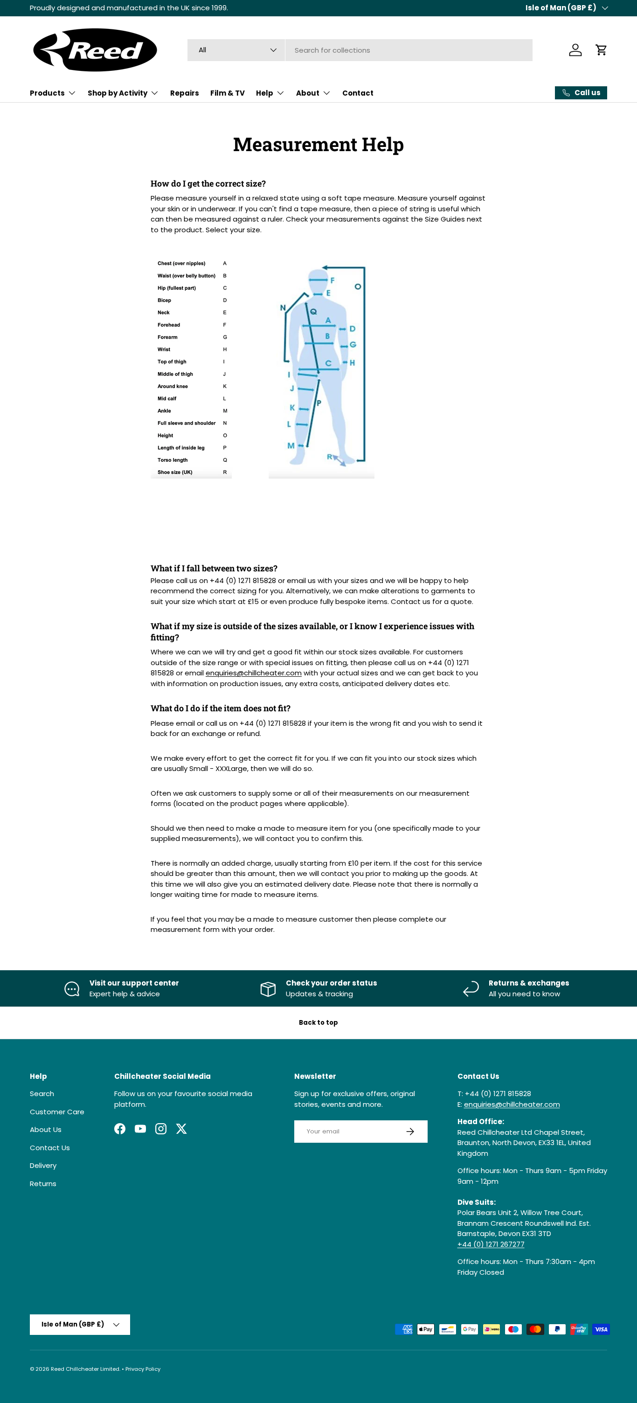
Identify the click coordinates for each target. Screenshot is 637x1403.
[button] (601, 50)
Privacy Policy (142, 1369)
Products (47, 93)
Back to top (318, 1022)
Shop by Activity (117, 93)
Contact (358, 93)
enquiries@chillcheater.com (254, 673)
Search (42, 1093)
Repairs (184, 93)
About (307, 93)
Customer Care (57, 1112)
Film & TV (227, 93)
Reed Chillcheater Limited (85, 1369)
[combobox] (360, 50)
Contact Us (50, 1148)
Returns (43, 1183)
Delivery (43, 1165)
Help (264, 93)
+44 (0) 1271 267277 (491, 1244)
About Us (46, 1129)
